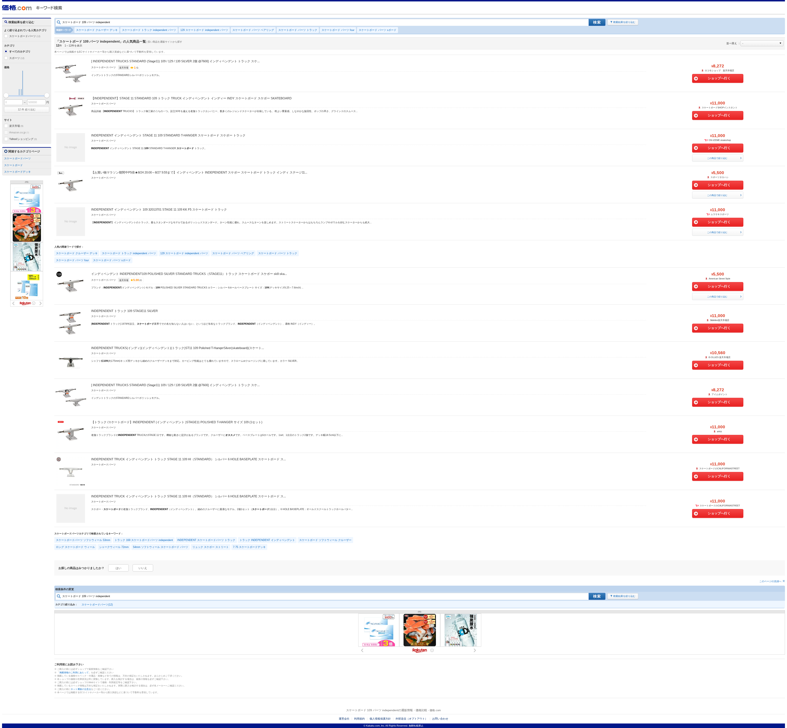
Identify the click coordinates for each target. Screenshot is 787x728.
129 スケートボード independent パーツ (204, 30)
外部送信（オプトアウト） (412, 718)
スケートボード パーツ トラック (297, 30)
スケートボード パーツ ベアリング (253, 30)
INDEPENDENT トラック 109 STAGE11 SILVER (124, 311)
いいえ (143, 568)
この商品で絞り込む (717, 158)
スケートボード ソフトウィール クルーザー (325, 540)
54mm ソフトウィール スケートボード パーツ (160, 547)
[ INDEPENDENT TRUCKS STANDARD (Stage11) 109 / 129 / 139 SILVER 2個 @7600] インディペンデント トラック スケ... (175, 61)
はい (118, 568)
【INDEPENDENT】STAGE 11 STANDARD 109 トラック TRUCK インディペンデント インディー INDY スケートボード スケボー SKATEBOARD (191, 98)
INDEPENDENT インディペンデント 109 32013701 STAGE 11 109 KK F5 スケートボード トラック (159, 209)
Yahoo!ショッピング (23, 139)
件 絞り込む (27, 109)
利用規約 (359, 718)
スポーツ (16, 58)
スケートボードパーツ (24, 36)
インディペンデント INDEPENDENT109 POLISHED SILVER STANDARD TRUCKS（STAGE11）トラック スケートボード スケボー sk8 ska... (189, 274)
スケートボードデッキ (17, 171)
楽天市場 (16, 125)
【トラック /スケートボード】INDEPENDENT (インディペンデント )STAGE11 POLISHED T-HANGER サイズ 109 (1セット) (176, 422)
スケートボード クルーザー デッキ (97, 30)
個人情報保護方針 (380, 718)
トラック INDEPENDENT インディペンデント (267, 540)
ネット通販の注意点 (81, 689)
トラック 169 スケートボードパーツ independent (144, 540)
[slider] (6, 95)
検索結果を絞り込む (624, 22)
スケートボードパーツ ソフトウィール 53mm (83, 540)
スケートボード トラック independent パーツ (149, 30)
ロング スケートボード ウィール (75, 547)
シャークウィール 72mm (114, 547)
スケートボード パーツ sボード (377, 30)
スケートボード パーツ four (338, 30)
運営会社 (344, 718)
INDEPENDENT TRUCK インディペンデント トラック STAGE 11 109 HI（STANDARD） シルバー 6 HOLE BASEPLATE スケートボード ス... (188, 459)
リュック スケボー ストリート (210, 547)
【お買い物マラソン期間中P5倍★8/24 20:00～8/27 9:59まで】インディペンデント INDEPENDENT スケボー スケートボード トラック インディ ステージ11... (199, 172)
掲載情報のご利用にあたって (74, 672)
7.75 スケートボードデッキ (249, 547)
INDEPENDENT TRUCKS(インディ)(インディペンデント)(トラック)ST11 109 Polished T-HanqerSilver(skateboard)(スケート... (177, 348)
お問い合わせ (440, 718)
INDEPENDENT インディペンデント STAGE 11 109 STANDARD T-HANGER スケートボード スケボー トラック (168, 135)
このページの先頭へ (770, 581)
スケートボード (13, 165)
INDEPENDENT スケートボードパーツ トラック (206, 540)
